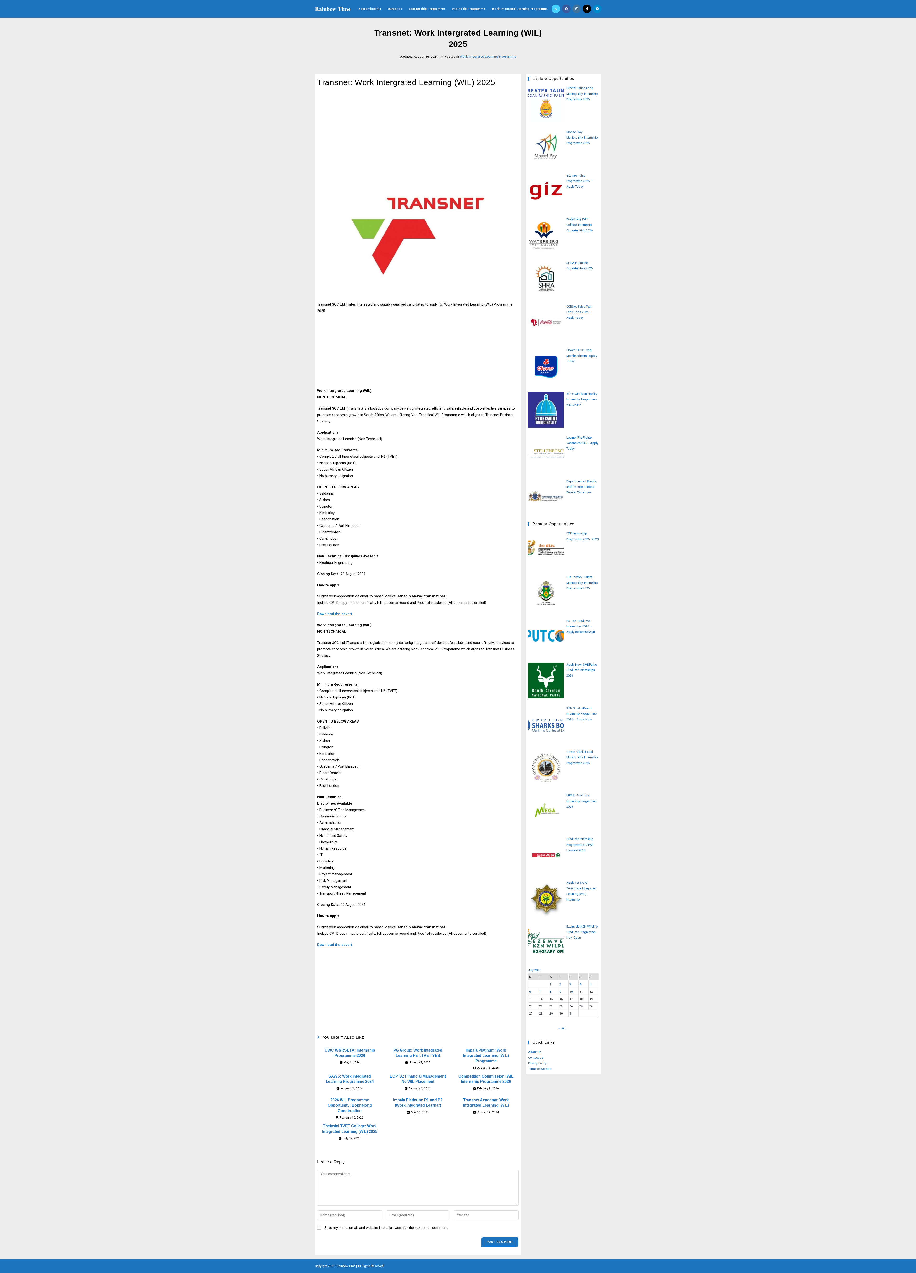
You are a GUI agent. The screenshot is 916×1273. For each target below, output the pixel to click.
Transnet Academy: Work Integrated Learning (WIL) (486, 1102)
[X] (556, 9)
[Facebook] (566, 9)
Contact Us (535, 1057)
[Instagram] (576, 9)
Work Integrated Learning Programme (488, 56)
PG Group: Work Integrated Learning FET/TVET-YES (417, 1052)
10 (571, 991)
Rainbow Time (333, 9)
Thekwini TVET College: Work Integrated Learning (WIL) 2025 (349, 1128)
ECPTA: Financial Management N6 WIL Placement (418, 1078)
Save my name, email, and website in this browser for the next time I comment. (386, 1228)
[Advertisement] (418, 130)
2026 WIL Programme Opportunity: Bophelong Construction (350, 1105)
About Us (534, 1052)
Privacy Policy (537, 1063)
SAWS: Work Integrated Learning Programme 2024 (350, 1078)
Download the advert (334, 614)
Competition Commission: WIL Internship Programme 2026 (486, 1078)
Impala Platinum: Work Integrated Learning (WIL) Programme (486, 1055)
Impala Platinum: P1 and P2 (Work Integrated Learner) (417, 1102)
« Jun (562, 1028)
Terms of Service (539, 1069)
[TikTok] (587, 9)
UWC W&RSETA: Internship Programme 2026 (350, 1052)
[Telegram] (597, 9)
